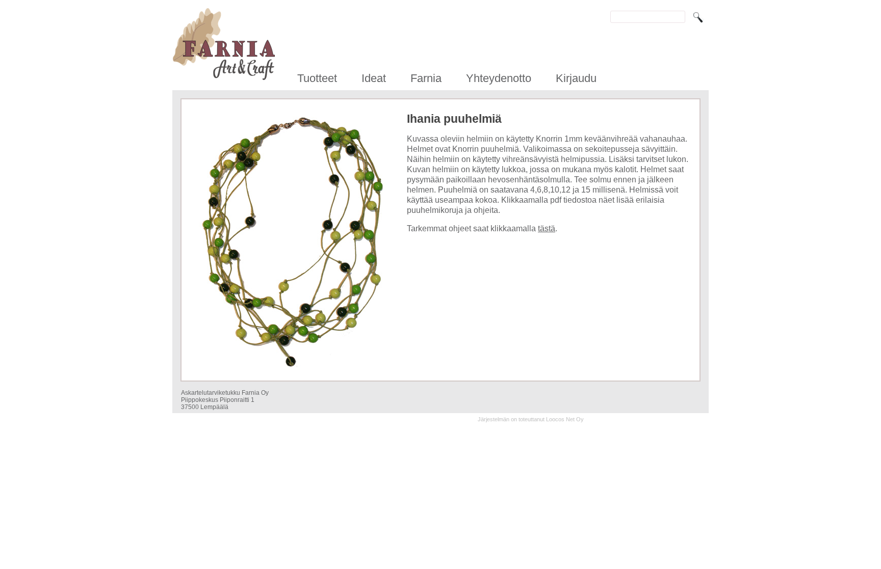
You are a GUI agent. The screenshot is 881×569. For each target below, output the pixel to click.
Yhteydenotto (498, 78)
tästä (546, 228)
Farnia (426, 78)
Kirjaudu (576, 78)
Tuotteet (317, 78)
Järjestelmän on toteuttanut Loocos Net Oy (531, 419)
